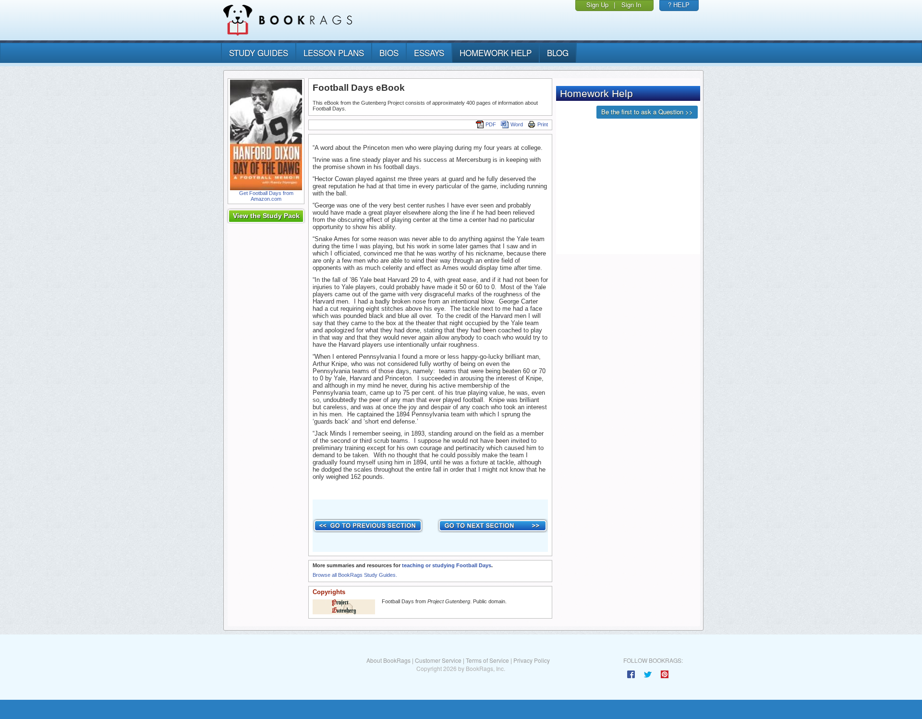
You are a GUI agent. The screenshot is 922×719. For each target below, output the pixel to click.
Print (542, 124)
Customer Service (438, 660)
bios (389, 53)
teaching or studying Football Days (446, 565)
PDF (490, 124)
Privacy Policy (531, 660)
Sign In (631, 4)
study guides (258, 53)
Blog (558, 53)
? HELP (679, 4)
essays (429, 53)
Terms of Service (487, 660)
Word (516, 124)
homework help (496, 53)
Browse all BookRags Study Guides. (355, 575)
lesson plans (333, 53)
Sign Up (597, 4)
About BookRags (388, 660)
